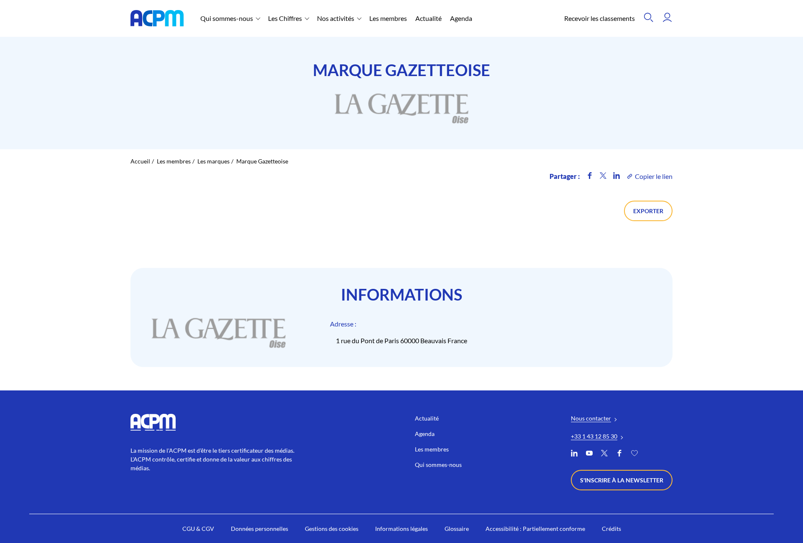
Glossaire (457, 528)
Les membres (388, 18)
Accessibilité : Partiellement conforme (535, 528)
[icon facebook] (589, 176)
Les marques (213, 161)
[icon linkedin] (616, 176)
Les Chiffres (285, 18)
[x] (604, 454)
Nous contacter (591, 418)
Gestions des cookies (331, 528)
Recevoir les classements (599, 18)
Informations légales (401, 528)
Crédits (611, 528)
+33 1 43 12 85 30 (594, 436)
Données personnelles (259, 528)
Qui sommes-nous (226, 18)
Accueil (140, 161)
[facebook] (619, 454)
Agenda (461, 18)
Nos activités (335, 18)
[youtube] (589, 454)
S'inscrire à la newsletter (621, 480)
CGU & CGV (198, 528)
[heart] (634, 454)
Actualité (428, 18)
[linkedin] (574, 454)
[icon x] (603, 176)
